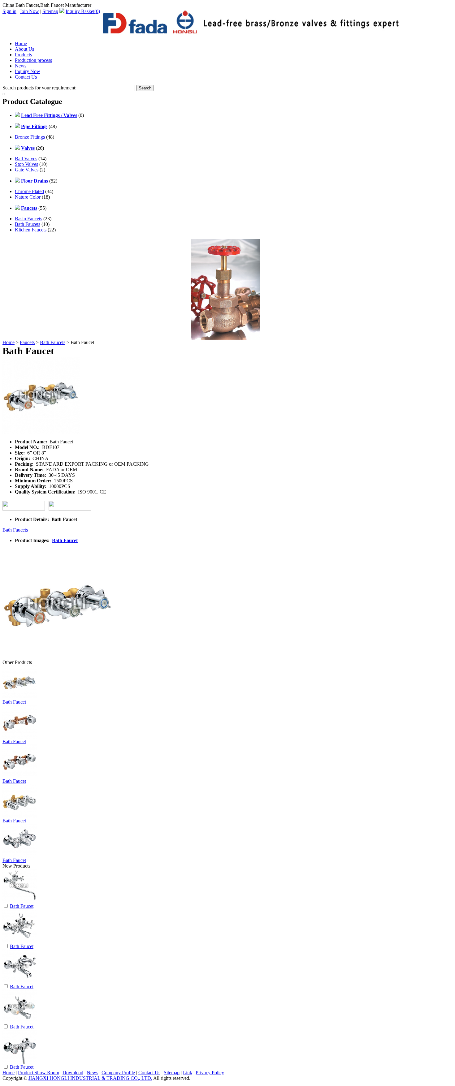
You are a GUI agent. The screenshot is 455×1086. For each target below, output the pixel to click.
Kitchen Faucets (30, 229)
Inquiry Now (27, 71)
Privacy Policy (210, 1072)
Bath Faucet (65, 540)
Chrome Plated (29, 191)
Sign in (9, 11)
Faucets (27, 342)
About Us (24, 49)
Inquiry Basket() (83, 11)
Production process (33, 60)
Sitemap (50, 11)
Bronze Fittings (30, 137)
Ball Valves (26, 158)
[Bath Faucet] (19, 901)
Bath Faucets (27, 224)
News (20, 65)
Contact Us (26, 77)
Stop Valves (26, 164)
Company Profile (118, 1072)
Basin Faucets (28, 218)
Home (21, 43)
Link (187, 1072)
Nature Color (28, 197)
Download (73, 1072)
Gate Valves (26, 169)
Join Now (29, 11)
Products (23, 54)
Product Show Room (38, 1072)
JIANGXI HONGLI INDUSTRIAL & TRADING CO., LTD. (90, 1078)
